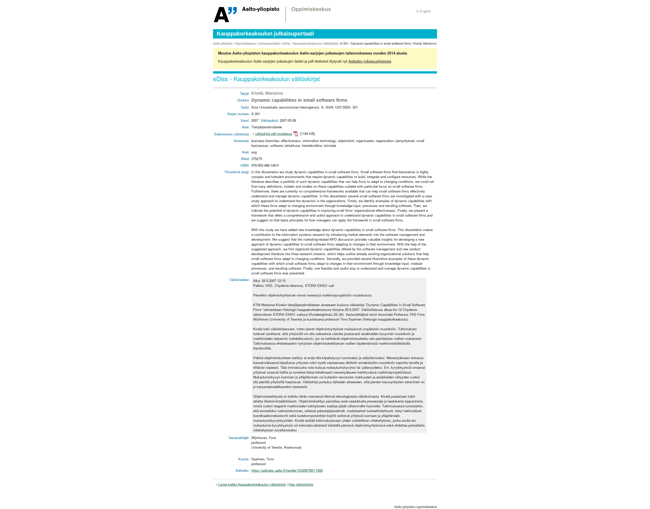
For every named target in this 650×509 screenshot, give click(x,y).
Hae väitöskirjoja (300, 484)
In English (423, 11)
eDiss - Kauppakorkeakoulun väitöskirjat (310, 43)
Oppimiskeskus (245, 43)
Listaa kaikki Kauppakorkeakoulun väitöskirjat (252, 484)
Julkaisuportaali (269, 43)
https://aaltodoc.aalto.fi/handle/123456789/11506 (287, 470)
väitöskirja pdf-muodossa (273, 133)
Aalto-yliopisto (223, 43)
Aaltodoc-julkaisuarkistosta (369, 61)
